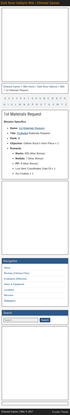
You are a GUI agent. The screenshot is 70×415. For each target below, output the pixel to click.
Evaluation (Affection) (15, 278)
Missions (8, 295)
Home (7, 267)
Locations (9, 289)
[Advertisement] (35, 45)
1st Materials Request (22, 114)
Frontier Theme (60, 412)
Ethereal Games (11, 86)
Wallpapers (10, 300)
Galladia (22, 133)
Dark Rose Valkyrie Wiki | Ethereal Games (30, 3)
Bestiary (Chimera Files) (16, 273)
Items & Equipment (14, 284)
